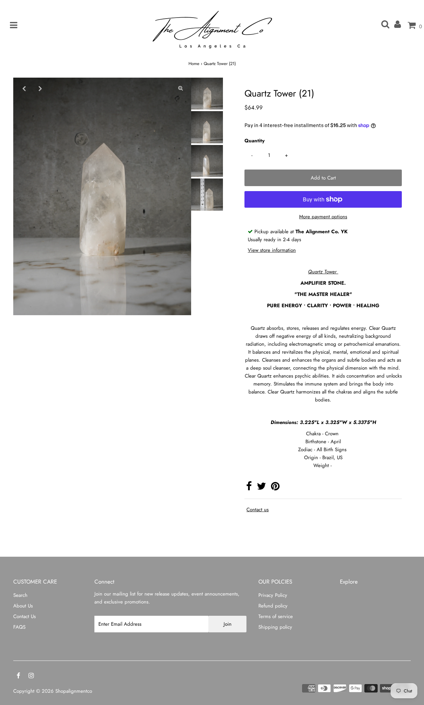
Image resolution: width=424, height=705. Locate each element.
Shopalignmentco (73, 691)
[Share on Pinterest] (275, 488)
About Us (23, 605)
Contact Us (24, 616)
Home (193, 63)
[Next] (40, 88)
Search (20, 595)
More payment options (323, 216)
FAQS (19, 627)
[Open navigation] (11, 25)
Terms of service (275, 616)
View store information (272, 250)
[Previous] (24, 88)
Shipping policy (275, 627)
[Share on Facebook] (249, 488)
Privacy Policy (272, 595)
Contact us (257, 510)
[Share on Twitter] (261, 488)
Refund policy (273, 605)
